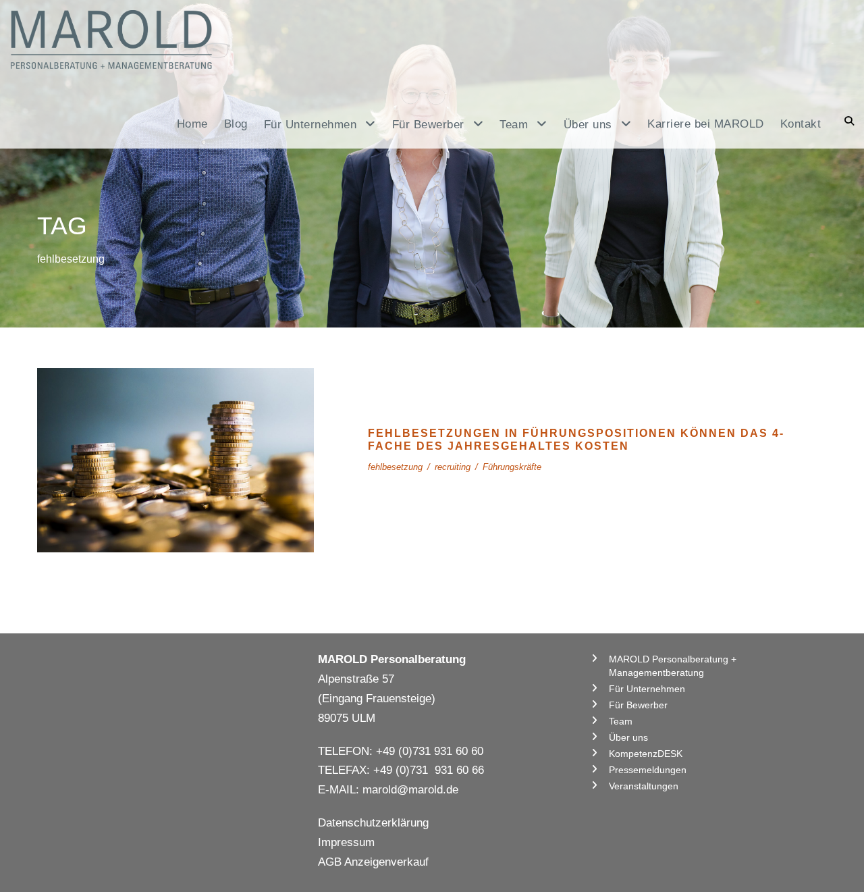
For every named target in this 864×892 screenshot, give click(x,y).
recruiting (452, 467)
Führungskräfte (512, 467)
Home (192, 123)
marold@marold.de (410, 789)
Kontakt (800, 123)
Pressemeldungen (647, 769)
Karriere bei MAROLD (705, 123)
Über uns (628, 737)
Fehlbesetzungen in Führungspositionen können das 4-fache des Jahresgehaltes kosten (175, 459)
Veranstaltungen (643, 786)
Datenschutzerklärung (373, 822)
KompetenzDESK (645, 753)
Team (620, 721)
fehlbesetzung (395, 467)
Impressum (346, 842)
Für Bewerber (638, 705)
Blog (236, 123)
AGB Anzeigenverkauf (373, 862)
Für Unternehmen (647, 688)
